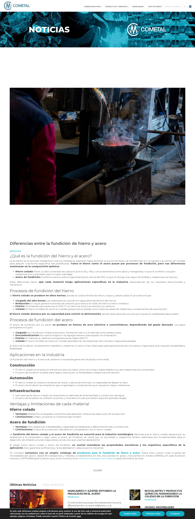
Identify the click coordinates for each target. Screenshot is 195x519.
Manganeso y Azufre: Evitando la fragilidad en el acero (92, 492)
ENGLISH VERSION (173, 7)
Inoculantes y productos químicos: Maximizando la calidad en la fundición (163, 493)
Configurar (175, 513)
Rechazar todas (153, 513)
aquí (79, 516)
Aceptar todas (130, 513)
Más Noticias (53, 484)
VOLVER (97, 470)
